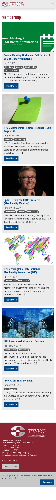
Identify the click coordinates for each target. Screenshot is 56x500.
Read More (11, 85)
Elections (9, 67)
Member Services (10, 467)
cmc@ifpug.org (31, 455)
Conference (10, 212)
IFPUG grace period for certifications (24, 341)
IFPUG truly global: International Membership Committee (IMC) (22, 270)
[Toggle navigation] (52, 4)
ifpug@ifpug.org (23, 452)
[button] (47, 482)
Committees (10, 281)
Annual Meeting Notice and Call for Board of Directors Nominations (27, 57)
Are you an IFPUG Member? (18, 380)
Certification (10, 350)
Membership (30, 67)
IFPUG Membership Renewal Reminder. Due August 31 (27, 129)
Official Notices (11, 70)
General (18, 67)
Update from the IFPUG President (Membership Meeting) (22, 201)
